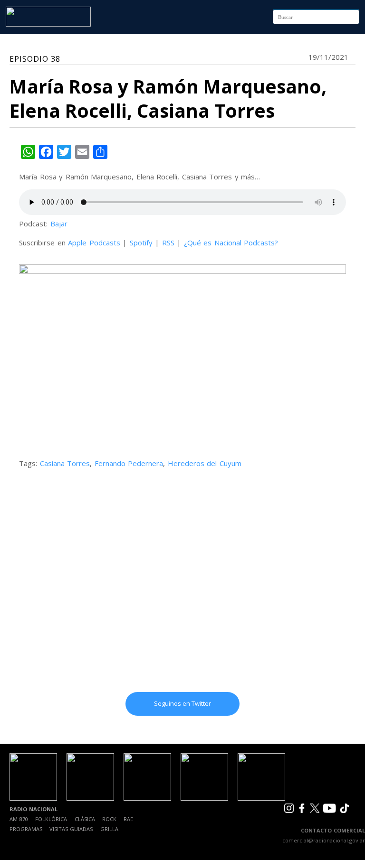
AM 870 (19, 819)
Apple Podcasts (94, 242)
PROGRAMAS (26, 828)
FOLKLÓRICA (51, 819)
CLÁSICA (85, 819)
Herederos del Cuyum (204, 463)
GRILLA (109, 828)
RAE (128, 819)
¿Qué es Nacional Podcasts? (231, 242)
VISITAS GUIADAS (71, 828)
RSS (168, 242)
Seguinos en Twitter (182, 703)
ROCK (109, 819)
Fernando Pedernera (129, 463)
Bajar (58, 223)
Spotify (141, 242)
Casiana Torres (65, 463)
